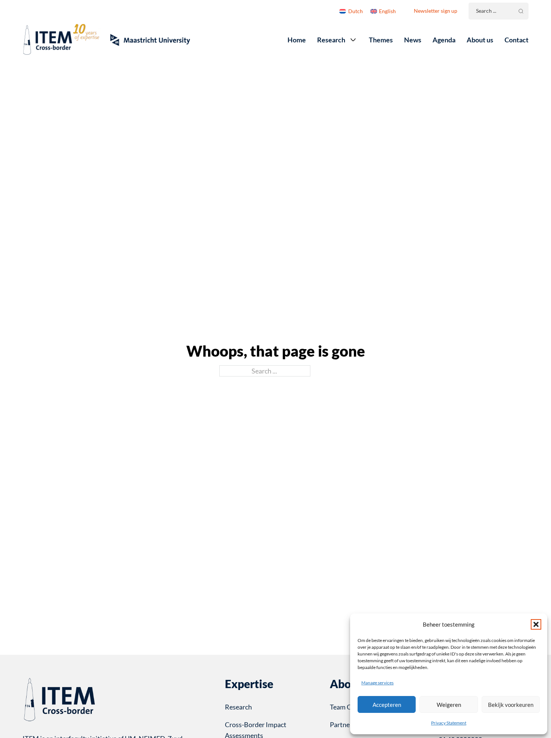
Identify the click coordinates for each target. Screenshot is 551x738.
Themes (381, 40)
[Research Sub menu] (353, 39)
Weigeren (449, 704)
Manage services (377, 683)
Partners (342, 724)
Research (331, 40)
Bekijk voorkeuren (510, 704)
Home (296, 40)
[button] (536, 624)
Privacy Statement (448, 723)
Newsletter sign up (435, 11)
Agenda (444, 40)
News (412, 40)
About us (480, 40)
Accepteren (387, 704)
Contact (517, 40)
